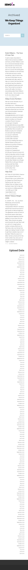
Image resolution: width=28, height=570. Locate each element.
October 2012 (21, 356)
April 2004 (22, 553)
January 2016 (21, 280)
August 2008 (21, 454)
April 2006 (22, 508)
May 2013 (22, 342)
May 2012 (22, 366)
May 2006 (22, 506)
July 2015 (22, 292)
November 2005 (20, 518)
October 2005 (21, 520)
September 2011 (20, 382)
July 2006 (22, 502)
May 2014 (22, 319)
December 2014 (20, 305)
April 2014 (22, 321)
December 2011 (20, 376)
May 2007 (22, 483)
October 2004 (21, 543)
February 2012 (21, 372)
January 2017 (21, 261)
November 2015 (20, 284)
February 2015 (21, 302)
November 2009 (20, 424)
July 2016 (22, 268)
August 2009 (21, 430)
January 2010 (21, 420)
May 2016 (22, 272)
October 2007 (21, 473)
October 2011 (21, 380)
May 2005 (22, 530)
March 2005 (21, 534)
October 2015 (21, 286)
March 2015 (21, 300)
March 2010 (21, 417)
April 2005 (22, 532)
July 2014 (22, 315)
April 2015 (22, 298)
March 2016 (21, 276)
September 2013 (20, 335)
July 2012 (22, 362)
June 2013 (22, 341)
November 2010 (20, 401)
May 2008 (22, 459)
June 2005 (22, 528)
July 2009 (22, 432)
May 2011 (22, 389)
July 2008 (22, 456)
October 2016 (21, 264)
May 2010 (22, 413)
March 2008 (21, 463)
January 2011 (21, 397)
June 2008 (22, 457)
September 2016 (20, 266)
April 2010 (22, 415)
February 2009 (21, 442)
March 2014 (21, 323)
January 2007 (21, 491)
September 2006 (20, 498)
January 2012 (21, 374)
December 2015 (20, 282)
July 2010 (22, 409)
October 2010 (21, 403)
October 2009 (21, 426)
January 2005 (21, 537)
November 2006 (20, 495)
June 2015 (22, 294)
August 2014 (21, 313)
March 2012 (21, 370)
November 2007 (20, 471)
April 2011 (22, 391)
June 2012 (22, 364)
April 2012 (22, 368)
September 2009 (20, 428)
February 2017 (21, 259)
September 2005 (20, 522)
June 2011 (22, 387)
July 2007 (22, 479)
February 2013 (21, 348)
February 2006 (21, 512)
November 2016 (20, 263)
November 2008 (20, 448)
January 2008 (21, 467)
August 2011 (21, 383)
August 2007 (21, 477)
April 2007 (22, 485)
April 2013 (22, 344)
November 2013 (20, 331)
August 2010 (21, 407)
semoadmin (13, 169)
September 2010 (20, 405)
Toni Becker (14, 96)
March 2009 (21, 440)
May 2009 (22, 436)
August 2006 (21, 500)
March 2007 (21, 487)
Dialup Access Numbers (13, 99)
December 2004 (20, 539)
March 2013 (21, 346)
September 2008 (20, 452)
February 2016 (21, 278)
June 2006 (22, 504)
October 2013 (21, 333)
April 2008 (22, 461)
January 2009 (21, 444)
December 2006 (20, 493)
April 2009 (22, 438)
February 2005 (21, 536)
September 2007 (20, 475)
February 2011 (21, 395)
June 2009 (22, 434)
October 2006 (21, 497)
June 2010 (22, 411)
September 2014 (20, 311)
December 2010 (20, 399)
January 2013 (21, 350)
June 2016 (22, 270)
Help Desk (8, 172)
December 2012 (20, 352)
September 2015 (20, 288)
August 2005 (21, 524)
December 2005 (20, 516)
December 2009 (20, 422)
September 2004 (20, 545)
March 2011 (21, 393)
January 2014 (21, 327)
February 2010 (21, 418)
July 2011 (22, 385)
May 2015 (22, 296)
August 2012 (21, 360)
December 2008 (20, 446)
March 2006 (21, 510)
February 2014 (21, 325)
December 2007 (20, 469)
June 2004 (22, 551)
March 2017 (21, 257)
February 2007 (21, 489)
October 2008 (21, 450)
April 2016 (22, 274)
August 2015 (21, 290)
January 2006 (21, 514)
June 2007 (22, 481)
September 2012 (20, 358)
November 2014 (20, 307)
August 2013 (21, 337)
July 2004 (22, 549)
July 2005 (22, 526)
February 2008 (21, 465)
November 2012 (20, 354)
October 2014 (21, 309)
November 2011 (20, 378)
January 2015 (21, 303)
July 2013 (22, 339)
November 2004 (20, 541)
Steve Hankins (13, 243)
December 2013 (20, 329)
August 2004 (21, 547)
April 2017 (22, 255)
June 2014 (22, 317)
